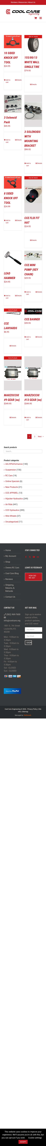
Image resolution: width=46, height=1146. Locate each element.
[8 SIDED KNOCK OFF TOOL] (13, 182)
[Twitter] (30, 557)
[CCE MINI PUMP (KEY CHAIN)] (33, 255)
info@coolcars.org (12, 620)
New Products (11, 487)
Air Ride (8, 504)
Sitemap (25, 712)
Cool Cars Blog (12, 573)
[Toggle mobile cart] (35, 18)
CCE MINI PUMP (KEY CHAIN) (31, 269)
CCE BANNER (32, 319)
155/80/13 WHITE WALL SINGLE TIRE (31, 62)
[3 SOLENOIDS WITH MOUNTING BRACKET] (33, 111)
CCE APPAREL (11, 493)
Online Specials (12, 481)
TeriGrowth (27, 715)
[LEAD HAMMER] (13, 260)
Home (8, 550)
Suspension (10, 470)
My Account (10, 556)
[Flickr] (38, 557)
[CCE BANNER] (33, 312)
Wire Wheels (10, 516)
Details (19, 80)
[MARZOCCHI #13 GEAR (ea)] (33, 373)
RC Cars (9, 475)
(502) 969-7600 (13, 614)
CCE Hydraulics (12, 510)
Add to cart (8, 81)
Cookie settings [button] (35, 1138)
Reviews (9, 579)
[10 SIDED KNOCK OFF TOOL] (13, 41)
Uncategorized (11, 521)
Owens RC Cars (12, 567)
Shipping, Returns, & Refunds (9, 588)
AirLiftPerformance (13, 464)
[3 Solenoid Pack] (13, 104)
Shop (7, 562)
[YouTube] (34, 557)
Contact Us (10, 597)
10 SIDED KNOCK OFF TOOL (11, 57)
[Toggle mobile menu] (40, 18)
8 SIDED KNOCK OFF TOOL (11, 198)
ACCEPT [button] (23, 1142)
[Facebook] (26, 557)
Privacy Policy (32, 709)
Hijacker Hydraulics (14, 498)
